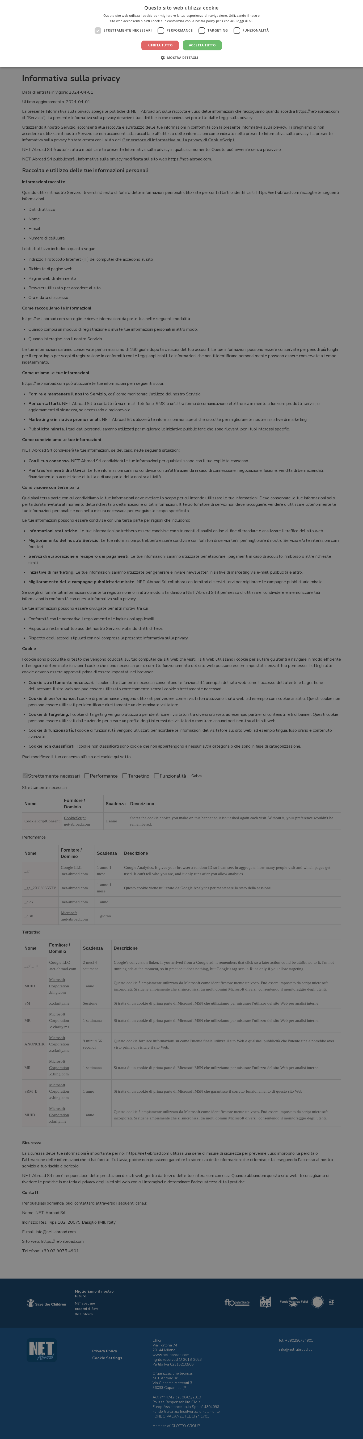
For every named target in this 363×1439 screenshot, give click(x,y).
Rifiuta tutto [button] (160, 45)
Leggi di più (245, 21)
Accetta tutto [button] (202, 45)
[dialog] (181, 33)
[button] (181, 57)
